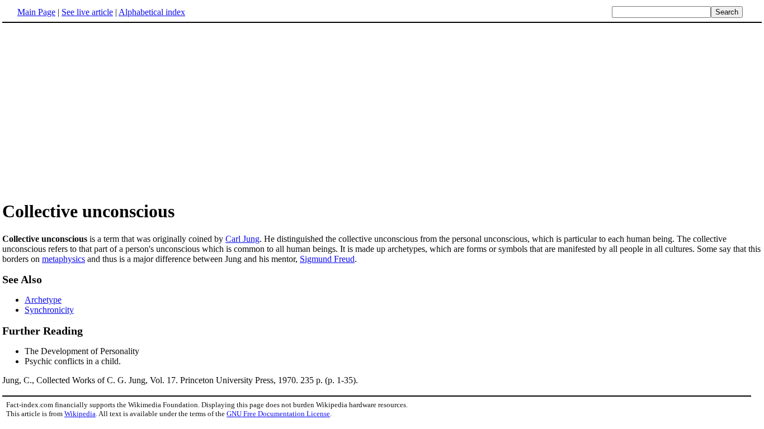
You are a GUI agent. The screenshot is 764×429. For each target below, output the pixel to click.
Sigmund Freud (327, 259)
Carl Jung (242, 239)
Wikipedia (80, 413)
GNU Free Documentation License (278, 413)
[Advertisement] (96, 111)
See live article (87, 12)
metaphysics (63, 259)
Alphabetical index (152, 12)
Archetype (43, 299)
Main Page (36, 12)
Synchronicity (49, 309)
